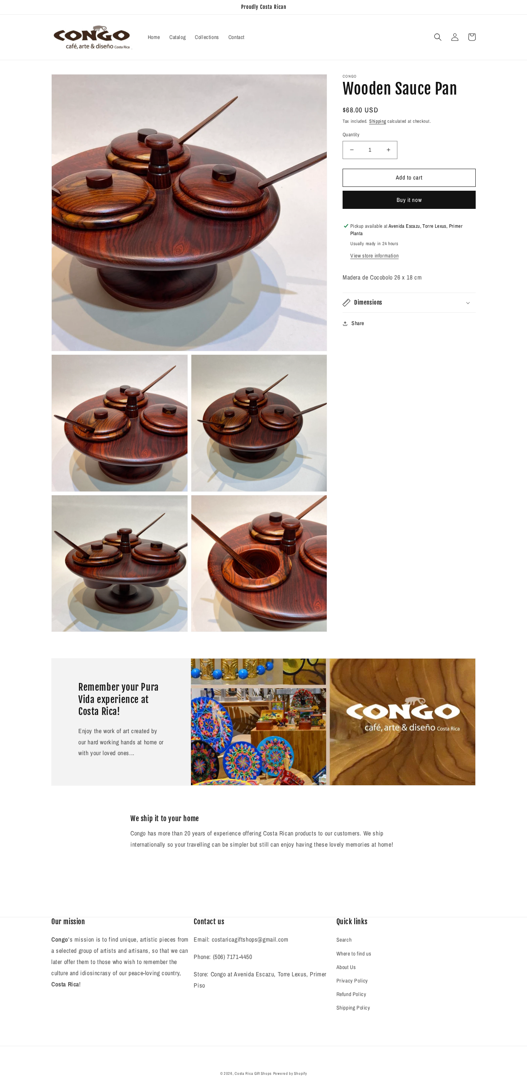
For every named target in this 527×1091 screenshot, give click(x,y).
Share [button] (357, 323)
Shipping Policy (353, 1007)
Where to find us (354, 953)
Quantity (351, 134)
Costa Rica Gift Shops (253, 1073)
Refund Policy (351, 994)
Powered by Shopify (290, 1073)
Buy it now (409, 200)
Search (344, 939)
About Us (346, 967)
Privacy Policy (352, 980)
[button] (437, 37)
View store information (374, 255)
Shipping (377, 121)
